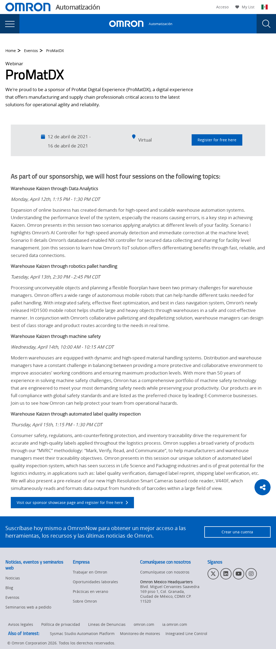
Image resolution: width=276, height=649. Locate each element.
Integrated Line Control (186, 633)
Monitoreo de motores (140, 633)
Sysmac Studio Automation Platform (82, 633)
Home (10, 50)
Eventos (31, 50)
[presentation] (9, 23)
